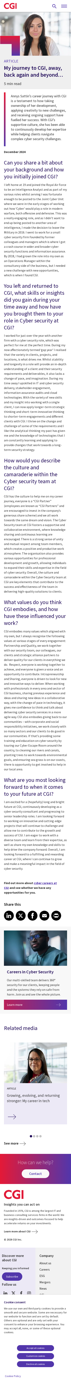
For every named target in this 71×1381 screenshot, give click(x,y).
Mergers (44, 1282)
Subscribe (12, 1276)
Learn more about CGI (17, 1231)
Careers (44, 1269)
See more (11, 1143)
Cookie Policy (13, 1376)
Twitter (13, 1293)
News (43, 1288)
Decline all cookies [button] (35, 1364)
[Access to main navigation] (64, 6)
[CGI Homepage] (10, 6)
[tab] (31, 1137)
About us (45, 1263)
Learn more (31, 1004)
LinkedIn (5, 1293)
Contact (35, 1173)
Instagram (29, 1293)
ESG (42, 1276)
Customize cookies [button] (35, 1355)
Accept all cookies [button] (35, 1348)
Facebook (21, 1293)
